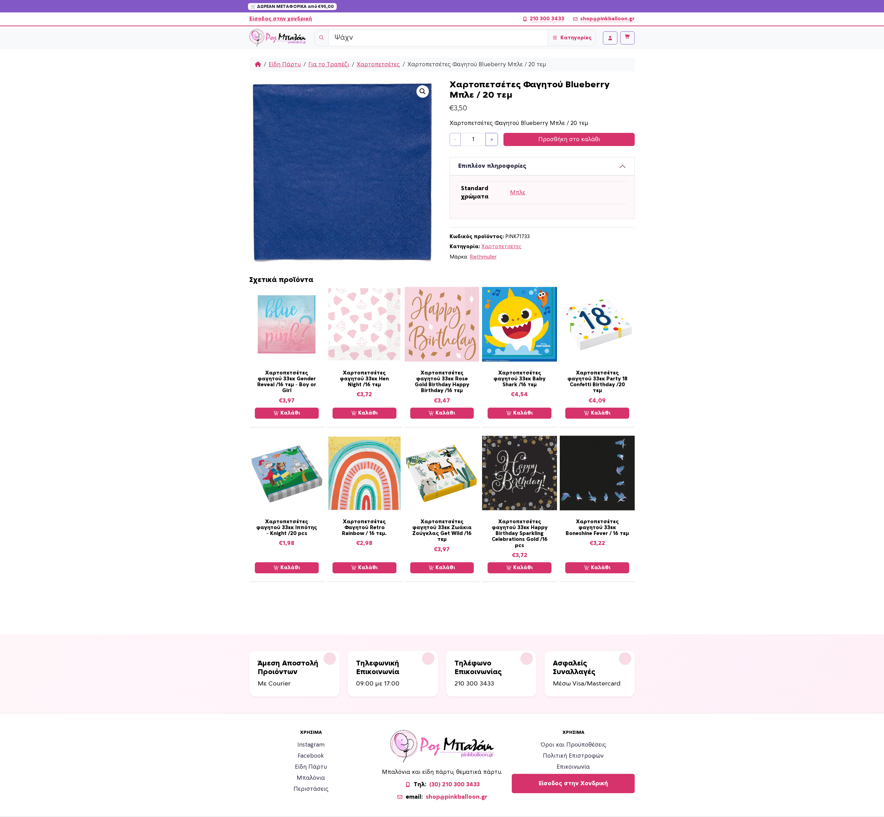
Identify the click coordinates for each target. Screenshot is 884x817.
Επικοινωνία (573, 767)
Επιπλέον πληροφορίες (492, 166)
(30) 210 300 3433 (454, 784)
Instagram (311, 745)
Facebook (311, 756)
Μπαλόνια (311, 778)
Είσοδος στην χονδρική (280, 18)
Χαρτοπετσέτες (378, 64)
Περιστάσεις (311, 789)
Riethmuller (483, 257)
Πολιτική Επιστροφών (573, 756)
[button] (422, 91)
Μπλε (517, 192)
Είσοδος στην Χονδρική (573, 783)
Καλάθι (289, 413)
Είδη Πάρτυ (285, 64)
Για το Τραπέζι (328, 64)
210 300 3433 (547, 18)
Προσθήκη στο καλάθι (569, 139)
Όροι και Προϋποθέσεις (573, 745)
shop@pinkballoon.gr (607, 18)
